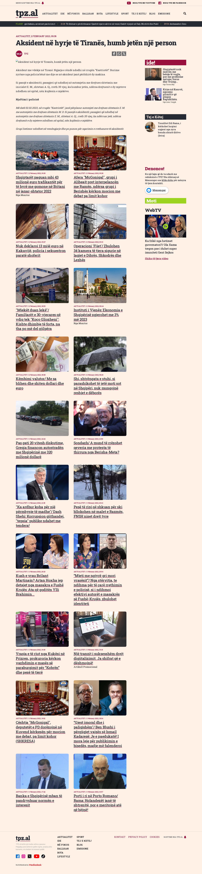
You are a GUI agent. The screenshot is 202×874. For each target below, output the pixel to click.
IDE (62, 13)
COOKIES (155, 837)
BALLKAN (88, 13)
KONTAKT (119, 837)
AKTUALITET (50, 13)
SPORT (125, 13)
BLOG (152, 13)
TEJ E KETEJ (139, 13)
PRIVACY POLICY (137, 837)
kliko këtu (167, 180)
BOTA (100, 13)
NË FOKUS (73, 13)
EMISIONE (164, 13)
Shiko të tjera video (156, 258)
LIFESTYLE (112, 13)
